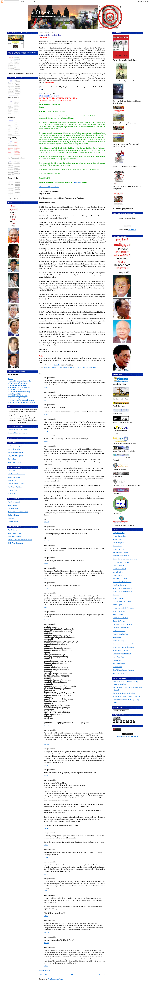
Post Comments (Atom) (55, 979)
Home (73, 974)
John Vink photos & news (16, 474)
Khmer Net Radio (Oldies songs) (123, 647)
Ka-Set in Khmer (13, 515)
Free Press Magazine (14, 502)
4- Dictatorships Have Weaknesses (19, 387)
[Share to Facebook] (70, 365)
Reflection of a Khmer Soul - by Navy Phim (127, 696)
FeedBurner (132, 230)
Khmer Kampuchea (119, 536)
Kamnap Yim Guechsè (120, 634)
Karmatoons (117, 637)
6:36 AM (46, 400)
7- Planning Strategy (14, 394)
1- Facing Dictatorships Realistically (19, 381)
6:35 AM (46, 857)
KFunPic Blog (117, 539)
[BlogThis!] (66, 365)
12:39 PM (46, 541)
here (40, 89)
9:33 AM (46, 916)
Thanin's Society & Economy (122, 582)
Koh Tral (79, 367)
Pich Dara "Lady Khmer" (121, 555)
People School (117, 575)
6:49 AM (46, 874)
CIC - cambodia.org (119, 631)
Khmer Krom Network (15, 533)
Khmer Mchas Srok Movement (123, 644)
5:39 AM (46, 845)
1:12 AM (46, 775)
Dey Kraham (12, 459)
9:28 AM (46, 441)
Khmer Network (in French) (122, 650)
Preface (10, 379)
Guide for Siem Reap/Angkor (17, 433)
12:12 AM (46, 744)
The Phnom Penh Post (15, 487)
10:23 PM (46, 619)
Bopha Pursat (117, 546)
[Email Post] (61, 365)
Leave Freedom (118, 572)
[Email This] (64, 365)
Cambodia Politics (13, 508)
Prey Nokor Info (13, 530)
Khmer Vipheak (118, 604)
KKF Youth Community (15, 543)
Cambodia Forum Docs (120, 618)
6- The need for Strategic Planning (19, 391)
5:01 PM (46, 607)
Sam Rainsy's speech (14, 462)
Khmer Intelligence (14, 477)
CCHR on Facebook (119, 569)
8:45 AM (46, 891)
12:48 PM (46, 943)
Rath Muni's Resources (120, 552)
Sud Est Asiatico (118, 673)
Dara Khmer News (119, 565)
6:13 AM (46, 388)
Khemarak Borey (118, 640)
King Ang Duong (71, 367)
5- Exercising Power (14, 389)
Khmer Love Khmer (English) (122, 591)
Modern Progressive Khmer (122, 654)
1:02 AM (46, 765)
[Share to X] (68, 365)
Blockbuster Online (123, 736)
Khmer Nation (12, 505)
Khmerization (12, 480)
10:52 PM (46, 725)
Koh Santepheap (13, 521)
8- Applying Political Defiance (17, 396)
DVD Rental (134, 736)
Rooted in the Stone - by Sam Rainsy (125, 693)
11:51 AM (46, 932)
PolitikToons (117, 660)
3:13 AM (46, 966)
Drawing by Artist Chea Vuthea (18, 429)
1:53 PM (46, 563)
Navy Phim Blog (118, 657)
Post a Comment (44, 970)
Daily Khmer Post (118, 533)
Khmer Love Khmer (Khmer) (122, 588)
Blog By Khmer (118, 614)
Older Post (102, 974)
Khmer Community (119, 611)
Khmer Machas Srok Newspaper (123, 608)
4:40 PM (46, 578)
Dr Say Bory (62, 367)
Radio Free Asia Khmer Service (18, 512)
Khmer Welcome (118, 598)
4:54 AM (46, 828)
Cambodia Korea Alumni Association (125, 559)
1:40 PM (46, 553)
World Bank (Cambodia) (121, 578)
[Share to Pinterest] (72, 365)
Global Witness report (15, 446)
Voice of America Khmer (16, 483)
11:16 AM (46, 522)
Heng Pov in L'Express (15, 456)
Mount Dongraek (118, 542)
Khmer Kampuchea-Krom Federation (20, 540)
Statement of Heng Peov (15, 452)
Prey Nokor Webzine (14, 536)
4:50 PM (46, 588)
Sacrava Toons (117, 667)
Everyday (11, 518)
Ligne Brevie (85, 367)
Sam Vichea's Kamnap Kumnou (123, 670)
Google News (12, 490)
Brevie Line (46, 367)
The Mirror (11, 470)
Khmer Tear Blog (118, 549)
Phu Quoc (93, 367)
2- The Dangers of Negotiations (18, 383)
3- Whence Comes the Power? (17, 385)
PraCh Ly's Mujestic (119, 663)
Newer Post (43, 974)
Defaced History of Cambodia (122, 601)
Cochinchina (54, 367)
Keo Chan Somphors (119, 585)
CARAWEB (77, 182)
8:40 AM (46, 431)
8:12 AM (46, 415)
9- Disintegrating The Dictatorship (19, 398)
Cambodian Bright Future (121, 627)
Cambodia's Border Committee (123, 624)
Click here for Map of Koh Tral (49, 187)
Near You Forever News (121, 562)
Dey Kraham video (14, 449)
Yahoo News (12, 493)
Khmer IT (116, 595)
